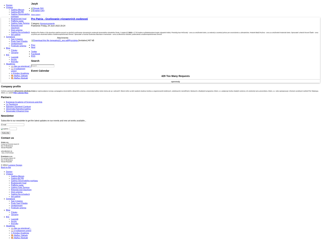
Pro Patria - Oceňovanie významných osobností (59, 18)
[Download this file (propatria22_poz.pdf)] (50, 40)
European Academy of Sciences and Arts (24, 102)
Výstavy (9, 7)
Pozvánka (73, 40)
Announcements (47, 23)
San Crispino (17, 39)
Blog (8, 48)
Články (14, 50)
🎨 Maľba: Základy (19, 76)
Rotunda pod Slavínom (17, 26)
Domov (9, 5)
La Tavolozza (12, 104)
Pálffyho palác (17, 21)
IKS (7, 55)
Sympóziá (10, 37)
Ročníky (14, 62)
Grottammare (17, 44)
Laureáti (14, 57)
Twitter (34, 52)
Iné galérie (15, 34)
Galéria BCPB (17, 12)
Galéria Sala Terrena (20, 23)
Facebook (35, 54)
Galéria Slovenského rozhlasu (24, 181)
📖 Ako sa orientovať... (21, 66)
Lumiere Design (15, 165)
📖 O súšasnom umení (21, 231)
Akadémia (10, 64)
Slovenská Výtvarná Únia (17, 111)
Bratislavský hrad (18, 19)
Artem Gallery (35, 15)
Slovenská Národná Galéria (18, 109)
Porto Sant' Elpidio (19, 41)
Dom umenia (16, 30)
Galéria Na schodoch (20, 32)
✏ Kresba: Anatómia (20, 73)
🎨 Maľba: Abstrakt (19, 78)
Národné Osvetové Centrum (18, 107)
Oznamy (14, 53)
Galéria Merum (17, 10)
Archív (14, 59)
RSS (33, 56)
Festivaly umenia (18, 46)
